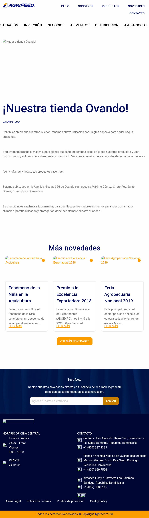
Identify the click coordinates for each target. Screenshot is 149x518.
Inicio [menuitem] (65, 6)
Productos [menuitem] (110, 6)
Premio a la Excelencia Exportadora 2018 (74, 294)
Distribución (106, 25)
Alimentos (79, 25)
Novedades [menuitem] (136, 6)
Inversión (33, 25)
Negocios (56, 25)
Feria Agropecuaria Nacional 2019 (118, 294)
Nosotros (85, 6)
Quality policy (98, 501)
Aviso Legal (13, 501)
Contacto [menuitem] (137, 13)
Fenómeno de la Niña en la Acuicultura (24, 294)
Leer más (15, 326)
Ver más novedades (74, 341)
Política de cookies (39, 501)
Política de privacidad (70, 501)
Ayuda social (136, 25)
